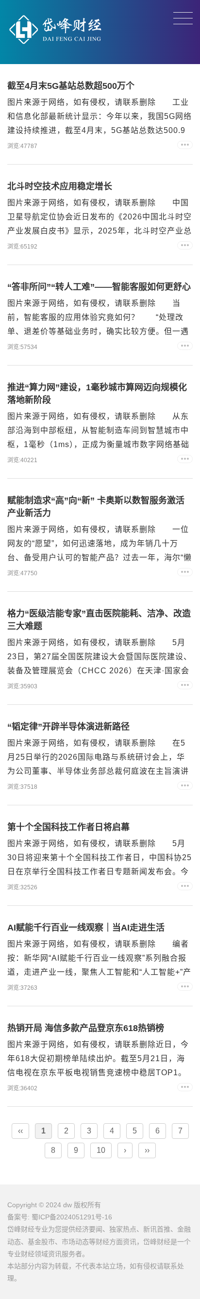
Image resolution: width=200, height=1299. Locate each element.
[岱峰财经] (55, 51)
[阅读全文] (185, 145)
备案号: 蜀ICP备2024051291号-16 (59, 1217)
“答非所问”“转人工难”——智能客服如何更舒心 (99, 287)
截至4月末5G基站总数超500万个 (70, 86)
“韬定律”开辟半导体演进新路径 (68, 727)
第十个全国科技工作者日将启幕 (68, 827)
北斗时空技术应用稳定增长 (59, 186)
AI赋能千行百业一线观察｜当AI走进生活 (86, 928)
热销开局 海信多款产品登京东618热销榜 (85, 1028)
